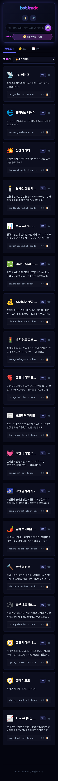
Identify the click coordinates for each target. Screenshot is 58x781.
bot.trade (29, 8)
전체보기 (9, 48)
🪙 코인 (23, 48)
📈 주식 (36, 48)
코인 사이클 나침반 (32, 36)
